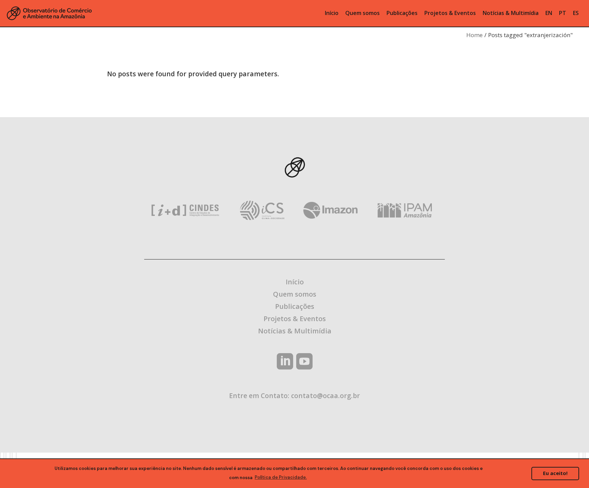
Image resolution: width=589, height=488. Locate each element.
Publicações (294, 306)
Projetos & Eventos (294, 318)
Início (295, 281)
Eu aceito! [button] (555, 473)
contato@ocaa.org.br (325, 395)
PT (562, 13)
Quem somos (294, 294)
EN (548, 13)
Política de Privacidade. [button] (281, 477)
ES (576, 13)
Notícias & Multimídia (294, 330)
